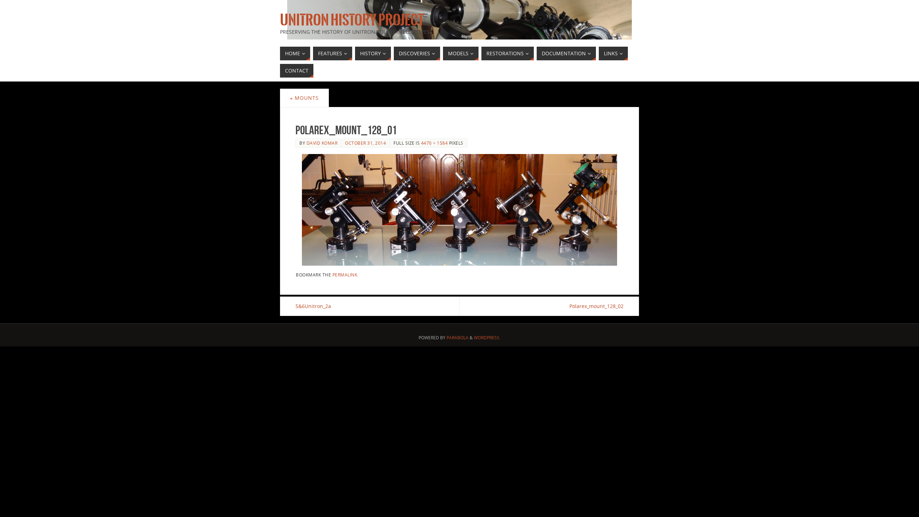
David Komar (322, 143)
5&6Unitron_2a (313, 306)
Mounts (304, 97)
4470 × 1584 (434, 143)
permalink (345, 275)
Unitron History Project (352, 20)
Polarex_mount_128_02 (596, 306)
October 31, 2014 (365, 143)
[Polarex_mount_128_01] (459, 210)
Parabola (457, 338)
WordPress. (487, 338)
